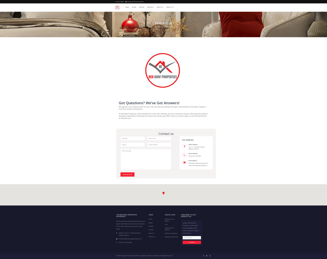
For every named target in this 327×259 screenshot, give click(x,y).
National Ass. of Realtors (169, 229)
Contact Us (170, 7)
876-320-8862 (120, 1)
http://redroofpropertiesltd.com (198, 165)
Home (127, 7)
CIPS (166, 224)
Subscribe (192, 242)
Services (150, 7)
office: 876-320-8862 (195, 156)
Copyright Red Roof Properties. (130, 255)
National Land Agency (171, 233)
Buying (134, 7)
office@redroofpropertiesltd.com (135, 1)
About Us (160, 7)
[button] (163, 193)
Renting (141, 7)
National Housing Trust (171, 237)
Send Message (127, 174)
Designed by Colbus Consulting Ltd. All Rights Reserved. (156, 255)
